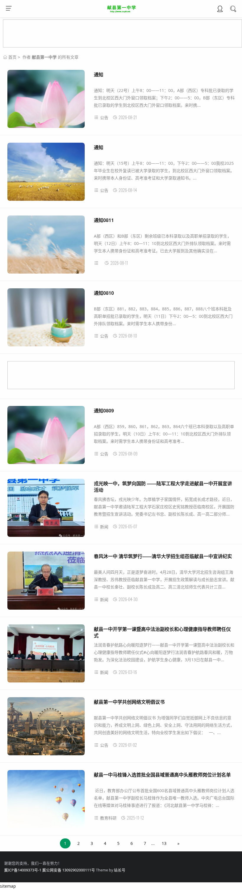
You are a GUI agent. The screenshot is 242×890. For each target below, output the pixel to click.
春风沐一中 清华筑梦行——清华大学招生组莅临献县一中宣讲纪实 (163, 556)
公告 (104, 117)
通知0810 (104, 292)
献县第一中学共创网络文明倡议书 (129, 701)
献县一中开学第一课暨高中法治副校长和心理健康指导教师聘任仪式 (162, 632)
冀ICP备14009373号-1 (22, 870)
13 (164, 843)
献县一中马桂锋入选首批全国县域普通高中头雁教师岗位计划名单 (162, 774)
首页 (12, 57)
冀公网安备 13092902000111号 (68, 870)
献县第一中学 (44, 57)
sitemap (8, 886)
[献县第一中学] (121, 11)
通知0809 (104, 410)
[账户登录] (220, 9)
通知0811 (104, 220)
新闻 (104, 526)
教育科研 (108, 818)
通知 (98, 74)
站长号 (119, 870)
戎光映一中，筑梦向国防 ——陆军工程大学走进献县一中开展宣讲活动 (163, 486)
